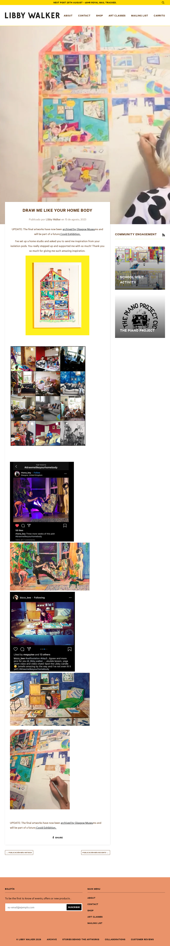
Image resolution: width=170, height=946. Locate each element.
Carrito (159, 15)
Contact (84, 15)
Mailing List (139, 15)
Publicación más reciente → (96, 852)
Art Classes (117, 15)
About (68, 15)
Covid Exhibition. (70, 234)
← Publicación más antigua (19, 852)
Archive (52, 939)
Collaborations (115, 939)
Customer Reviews (142, 939)
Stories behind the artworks (80, 939)
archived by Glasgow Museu (79, 229)
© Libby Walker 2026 (28, 939)
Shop (99, 15)
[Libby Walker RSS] (163, 235)
